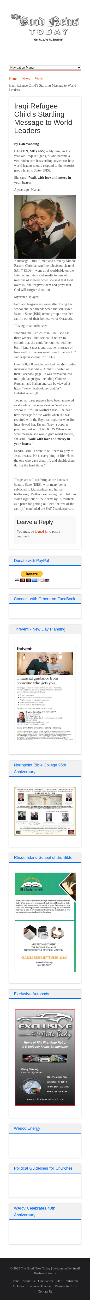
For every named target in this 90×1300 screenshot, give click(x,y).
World (39, 79)
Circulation (45, 1281)
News (26, 79)
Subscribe (72, 1281)
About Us (29, 1281)
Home (13, 79)
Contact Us (45, 1291)
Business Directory (39, 1286)
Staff (59, 1281)
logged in (41, 531)
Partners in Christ (66, 1286)
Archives (18, 1286)
